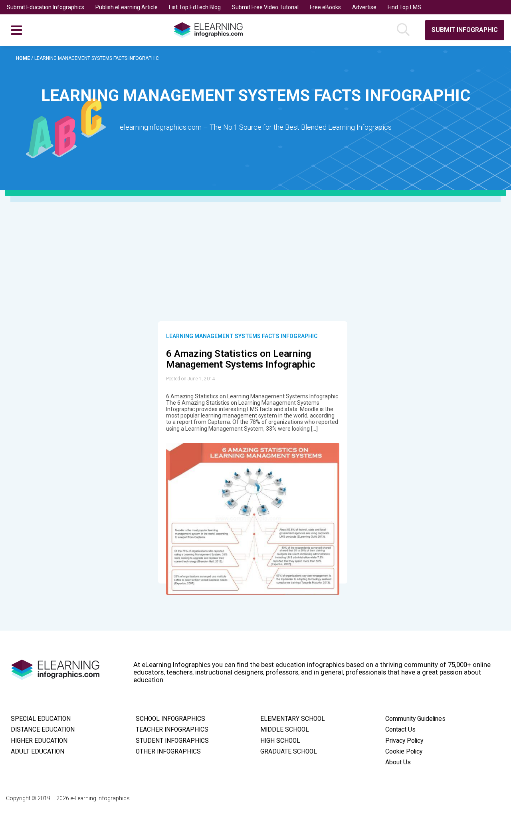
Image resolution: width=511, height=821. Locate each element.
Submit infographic (465, 30)
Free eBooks (325, 7)
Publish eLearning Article (126, 7)
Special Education (41, 718)
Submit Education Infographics (45, 7)
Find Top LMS (404, 7)
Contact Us (400, 729)
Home (23, 58)
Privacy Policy (404, 740)
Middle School (284, 729)
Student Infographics (172, 740)
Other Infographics (168, 751)
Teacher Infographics (172, 729)
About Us (398, 762)
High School (280, 740)
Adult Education (37, 751)
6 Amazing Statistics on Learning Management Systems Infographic (240, 359)
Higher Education (39, 740)
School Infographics (170, 718)
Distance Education (43, 729)
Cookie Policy (403, 751)
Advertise (364, 7)
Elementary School (292, 718)
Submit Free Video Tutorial (265, 7)
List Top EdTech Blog (195, 7)
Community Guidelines (415, 718)
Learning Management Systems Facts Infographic (241, 336)
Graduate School (288, 751)
